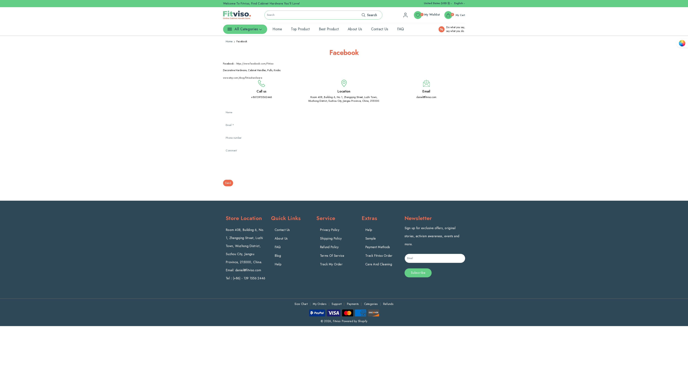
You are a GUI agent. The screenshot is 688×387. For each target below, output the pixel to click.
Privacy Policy (329, 230)
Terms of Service (332, 255)
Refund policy (329, 247)
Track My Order (331, 264)
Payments (353, 304)
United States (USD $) (437, 3)
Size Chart (301, 304)
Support (336, 304)
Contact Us (282, 230)
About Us (281, 238)
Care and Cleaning (378, 264)
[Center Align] (229, 30)
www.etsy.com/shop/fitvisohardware (242, 78)
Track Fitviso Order (379, 255)
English (459, 3)
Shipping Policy (331, 238)
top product (300, 29)
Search (372, 15)
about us (355, 29)
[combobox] (323, 15)
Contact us (379, 29)
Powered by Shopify (354, 321)
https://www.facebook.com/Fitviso (255, 63)
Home (229, 41)
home (277, 29)
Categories (371, 304)
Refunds (388, 304)
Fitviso (337, 321)
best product (329, 29)
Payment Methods (377, 247)
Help (278, 264)
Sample (370, 238)
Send (228, 183)
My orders (319, 304)
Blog (278, 255)
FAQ (400, 29)
